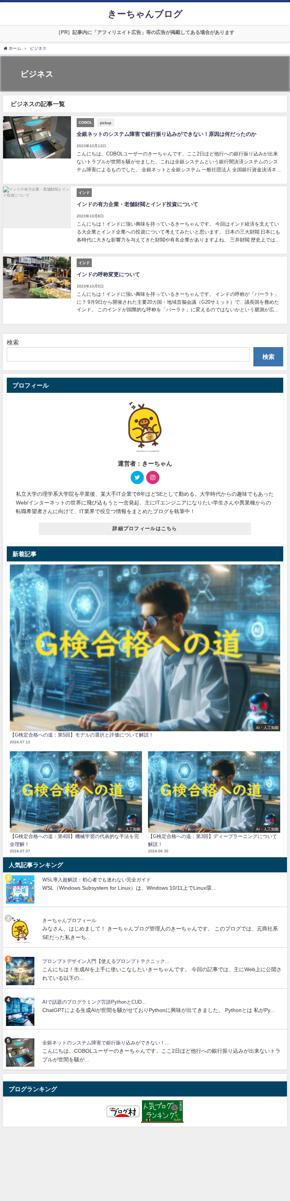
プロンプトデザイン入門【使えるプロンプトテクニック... (106, 961)
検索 (13, 342)
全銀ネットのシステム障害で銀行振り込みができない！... (106, 1042)
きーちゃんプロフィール (69, 920)
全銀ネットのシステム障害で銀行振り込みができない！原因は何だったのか (166, 134)
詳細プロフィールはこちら (145, 528)
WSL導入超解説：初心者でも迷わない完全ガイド (96, 879)
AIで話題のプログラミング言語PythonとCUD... (94, 1002)
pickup (105, 123)
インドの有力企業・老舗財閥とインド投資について (137, 204)
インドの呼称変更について (108, 274)
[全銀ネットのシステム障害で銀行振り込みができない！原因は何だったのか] (21, 1052)
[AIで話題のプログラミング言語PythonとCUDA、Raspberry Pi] (21, 1012)
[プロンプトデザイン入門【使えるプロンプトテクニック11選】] (21, 971)
